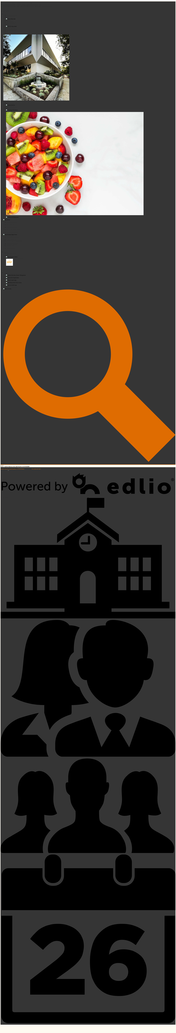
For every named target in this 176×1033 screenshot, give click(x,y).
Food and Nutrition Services (12, 111)
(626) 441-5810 (28, 469)
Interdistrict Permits (10, 248)
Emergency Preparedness (11, 28)
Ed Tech (8, 286)
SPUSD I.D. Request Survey (12, 287)
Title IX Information (10, 27)
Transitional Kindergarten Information (14, 240)
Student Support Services (11, 107)
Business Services (10, 103)
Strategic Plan (9, 20)
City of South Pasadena (11, 253)
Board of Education (10, 16)
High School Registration (11, 244)
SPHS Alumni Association (12, 269)
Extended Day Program (11, 218)
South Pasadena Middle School (13, 229)
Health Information (10, 245)
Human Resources (10, 102)
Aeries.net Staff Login (11, 283)
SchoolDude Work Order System (13, 281)
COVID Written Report (11, 30)
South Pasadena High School (12, 232)
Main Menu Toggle (5, 11)
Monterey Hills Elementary (12, 227)
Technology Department (11, 108)
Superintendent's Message (11, 15)
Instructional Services (10, 106)
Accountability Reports (11, 22)
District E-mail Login (10, 279)
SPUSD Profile (9, 21)
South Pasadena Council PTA (12, 266)
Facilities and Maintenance (12, 216)
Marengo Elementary (10, 224)
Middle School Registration (12, 243)
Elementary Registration (11, 239)
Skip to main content (5, 10)
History (7, 17)
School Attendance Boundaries (12, 237)
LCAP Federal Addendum (11, 32)
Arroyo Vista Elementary (11, 222)
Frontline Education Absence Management (15, 274)
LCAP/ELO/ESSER (10, 23)
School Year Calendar (10, 33)
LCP (7, 31)
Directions (8, 25)
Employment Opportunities (12, 276)
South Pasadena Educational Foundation (15, 258)
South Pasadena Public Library (12, 255)
